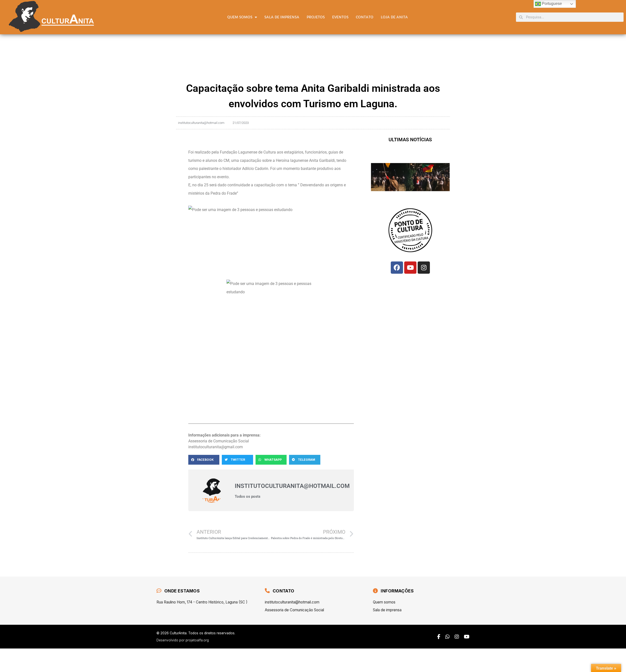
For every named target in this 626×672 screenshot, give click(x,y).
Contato (364, 17)
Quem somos (239, 17)
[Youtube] (410, 267)
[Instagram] (424, 267)
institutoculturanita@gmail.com (215, 447)
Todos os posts (247, 496)
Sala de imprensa (281, 17)
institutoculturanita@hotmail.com (292, 602)
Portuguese (551, 3)
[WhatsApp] (447, 636)
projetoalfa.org (197, 640)
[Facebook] (397, 267)
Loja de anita (394, 17)
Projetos (316, 17)
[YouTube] (467, 636)
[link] (248, 152)
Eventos (340, 17)
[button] (203, 460)
